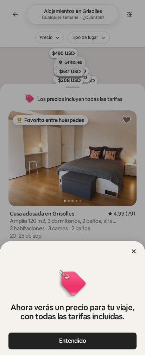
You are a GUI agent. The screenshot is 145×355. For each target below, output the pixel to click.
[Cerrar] (134, 251)
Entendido (72, 340)
